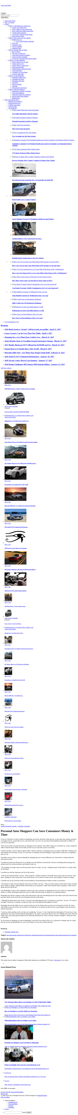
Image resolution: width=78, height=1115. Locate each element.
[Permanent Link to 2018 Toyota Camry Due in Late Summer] (8, 721)
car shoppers (33, 935)
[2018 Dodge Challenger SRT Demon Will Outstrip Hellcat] (15, 564)
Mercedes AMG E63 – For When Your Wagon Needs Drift (20, 505)
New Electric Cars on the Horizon (12, 773)
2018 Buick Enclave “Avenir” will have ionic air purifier (20, 388)
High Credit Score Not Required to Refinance (27, 303)
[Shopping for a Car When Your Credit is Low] (19, 415)
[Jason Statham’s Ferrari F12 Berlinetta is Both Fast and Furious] (24, 215)
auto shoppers (18, 935)
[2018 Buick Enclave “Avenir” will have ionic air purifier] (15, 383)
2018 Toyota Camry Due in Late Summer (16, 548)
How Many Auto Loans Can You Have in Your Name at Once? (32, 280)
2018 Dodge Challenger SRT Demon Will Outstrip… (17, 742)
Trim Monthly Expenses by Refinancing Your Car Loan (30, 295)
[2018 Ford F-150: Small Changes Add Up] (15, 585)
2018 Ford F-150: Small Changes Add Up (15, 590)
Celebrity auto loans (11, 817)
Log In (7, 1109)
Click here (57, 960)
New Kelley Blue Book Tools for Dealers (25, 114)
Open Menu (5, 17)
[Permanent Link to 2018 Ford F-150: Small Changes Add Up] (8, 752)
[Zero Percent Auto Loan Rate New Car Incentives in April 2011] (24, 176)
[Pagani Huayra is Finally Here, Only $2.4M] (15, 479)
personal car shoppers (70, 935)
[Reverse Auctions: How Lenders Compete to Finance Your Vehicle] (33, 157)
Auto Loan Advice (10, 417)
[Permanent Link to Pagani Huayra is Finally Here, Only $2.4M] (8, 674)
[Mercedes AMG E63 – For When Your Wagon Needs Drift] (15, 500)
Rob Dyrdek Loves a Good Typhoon (24, 199)
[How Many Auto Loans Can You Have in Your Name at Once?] (32, 277)
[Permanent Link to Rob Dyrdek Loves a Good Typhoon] (8, 815)
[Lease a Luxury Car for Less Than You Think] (15, 404)
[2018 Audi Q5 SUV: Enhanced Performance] (15, 521)
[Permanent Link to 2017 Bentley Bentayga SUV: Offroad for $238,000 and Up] (8, 659)
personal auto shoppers (57, 935)
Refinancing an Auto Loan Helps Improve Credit (28, 310)
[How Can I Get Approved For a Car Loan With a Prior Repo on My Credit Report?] (38, 269)
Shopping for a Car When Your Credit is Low (17, 421)
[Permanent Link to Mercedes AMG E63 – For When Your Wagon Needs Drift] (8, 690)
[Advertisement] (23, 9)
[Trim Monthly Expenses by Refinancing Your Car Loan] (29, 292)
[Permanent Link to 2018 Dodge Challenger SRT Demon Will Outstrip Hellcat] (8, 737)
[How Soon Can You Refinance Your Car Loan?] (27, 314)
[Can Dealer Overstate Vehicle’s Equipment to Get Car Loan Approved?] (34, 284)
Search (3, 13)
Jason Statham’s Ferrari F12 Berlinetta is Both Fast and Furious (33, 219)
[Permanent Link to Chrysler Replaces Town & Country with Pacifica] (8, 784)
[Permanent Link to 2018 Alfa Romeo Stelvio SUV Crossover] (8, 799)
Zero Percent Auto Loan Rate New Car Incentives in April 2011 (32, 180)
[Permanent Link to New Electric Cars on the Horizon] (8, 768)
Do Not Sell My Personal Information (12, 1092)
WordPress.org (12, 1102)
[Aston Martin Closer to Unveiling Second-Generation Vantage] (15, 436)
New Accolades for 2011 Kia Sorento (24, 136)
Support (10, 1105)
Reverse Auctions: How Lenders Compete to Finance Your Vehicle (33, 160)
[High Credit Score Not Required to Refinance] (26, 299)
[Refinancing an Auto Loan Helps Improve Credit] (27, 307)
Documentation (13, 1104)
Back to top (4, 1094)
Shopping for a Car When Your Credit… (14, 633)
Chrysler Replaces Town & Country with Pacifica (16, 789)
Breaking (4, 325)
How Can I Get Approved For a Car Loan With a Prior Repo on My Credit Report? (39, 273)
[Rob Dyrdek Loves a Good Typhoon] (24, 196)
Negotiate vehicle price (11, 932)
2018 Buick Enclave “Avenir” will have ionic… (15, 606)
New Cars (8, 385)
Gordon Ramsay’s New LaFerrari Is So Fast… (27, 238)
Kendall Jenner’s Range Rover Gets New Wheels (28, 258)
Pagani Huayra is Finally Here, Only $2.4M (16, 484)
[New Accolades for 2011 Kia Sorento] (24, 132)
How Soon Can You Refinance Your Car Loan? (27, 318)
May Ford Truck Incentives (21, 129)
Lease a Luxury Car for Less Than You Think (17, 411)
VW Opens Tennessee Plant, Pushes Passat (26, 153)
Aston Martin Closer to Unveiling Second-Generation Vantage (21, 442)
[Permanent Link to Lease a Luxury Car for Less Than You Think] (8, 616)
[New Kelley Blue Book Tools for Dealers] (25, 110)
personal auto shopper (43, 935)
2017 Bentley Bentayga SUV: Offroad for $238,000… (17, 664)
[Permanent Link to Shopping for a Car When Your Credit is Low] (19, 627)
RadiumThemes (42, 1095)
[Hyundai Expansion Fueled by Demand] (25, 117)
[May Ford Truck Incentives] (21, 125)
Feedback (11, 1107)
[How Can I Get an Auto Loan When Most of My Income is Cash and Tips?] (35, 262)
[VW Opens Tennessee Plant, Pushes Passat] (26, 149)
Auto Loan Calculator (11, 406)
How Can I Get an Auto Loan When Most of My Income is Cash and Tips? (36, 265)
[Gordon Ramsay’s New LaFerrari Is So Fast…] (24, 235)
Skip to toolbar (5, 1097)
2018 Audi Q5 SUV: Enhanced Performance (16, 527)
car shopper (25, 935)
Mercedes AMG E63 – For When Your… (14, 695)
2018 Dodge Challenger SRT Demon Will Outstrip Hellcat (20, 569)
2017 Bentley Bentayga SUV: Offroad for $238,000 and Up (20, 463)
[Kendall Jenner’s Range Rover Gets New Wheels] (24, 254)
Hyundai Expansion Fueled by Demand (25, 121)
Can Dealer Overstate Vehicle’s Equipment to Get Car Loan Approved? (35, 288)
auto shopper (10, 935)
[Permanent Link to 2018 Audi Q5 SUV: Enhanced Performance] (8, 706)
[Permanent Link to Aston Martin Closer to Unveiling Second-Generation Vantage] (8, 643)
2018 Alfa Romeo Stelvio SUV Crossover (14, 805)
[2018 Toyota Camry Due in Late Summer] (15, 543)
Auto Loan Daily (6, 5)
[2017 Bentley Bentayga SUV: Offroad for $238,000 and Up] (15, 458)
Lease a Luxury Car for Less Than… (13, 623)
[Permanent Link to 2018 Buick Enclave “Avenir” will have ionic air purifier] (8, 601)
